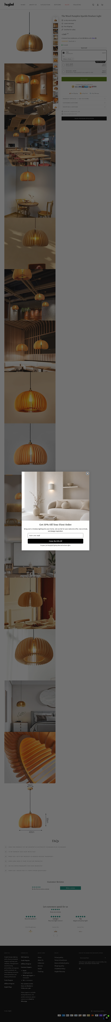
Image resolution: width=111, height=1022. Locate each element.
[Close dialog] (87, 473)
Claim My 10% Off (55, 541)
